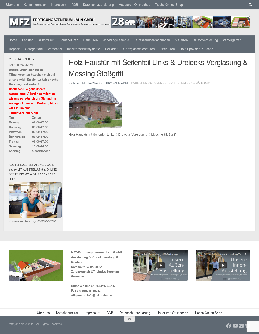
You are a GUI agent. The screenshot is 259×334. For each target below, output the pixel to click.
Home (13, 40)
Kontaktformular (35, 4)
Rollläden (111, 48)
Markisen (181, 40)
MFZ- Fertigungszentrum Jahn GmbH (101, 83)
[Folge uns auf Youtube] (235, 325)
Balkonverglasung (205, 40)
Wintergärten (232, 40)
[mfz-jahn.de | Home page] (129, 22)
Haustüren (90, 40)
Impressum (59, 4)
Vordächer (55, 48)
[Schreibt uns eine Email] (241, 325)
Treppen (14, 48)
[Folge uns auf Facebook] (228, 325)
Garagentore (34, 48)
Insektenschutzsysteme (83, 48)
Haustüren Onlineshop (134, 4)
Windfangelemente (116, 40)
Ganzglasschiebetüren (139, 48)
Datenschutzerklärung (98, 4)
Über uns (12, 4)
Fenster (27, 40)
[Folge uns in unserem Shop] (247, 325)
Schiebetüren (69, 40)
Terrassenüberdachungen (152, 40)
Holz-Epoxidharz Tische (196, 48)
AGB (75, 4)
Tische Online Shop (169, 4)
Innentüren (167, 48)
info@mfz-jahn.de (99, 295)
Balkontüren (46, 40)
